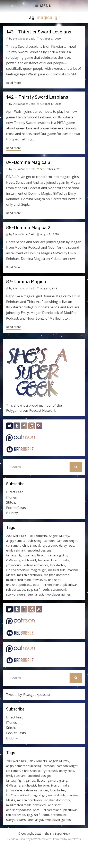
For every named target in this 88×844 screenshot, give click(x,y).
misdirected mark (18, 580)
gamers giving (57, 555)
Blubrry (12, 513)
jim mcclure (14, 565)
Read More (13, 83)
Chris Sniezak (31, 545)
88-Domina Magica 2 (28, 227)
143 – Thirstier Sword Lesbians (38, 32)
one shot (54, 580)
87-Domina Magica (26, 281)
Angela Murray (59, 536)
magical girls (56, 570)
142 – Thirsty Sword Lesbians (37, 97)
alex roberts (38, 536)
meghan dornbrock (57, 575)
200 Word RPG (16, 536)
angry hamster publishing (24, 540)
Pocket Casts (16, 507)
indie (66, 560)
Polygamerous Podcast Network (31, 410)
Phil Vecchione (51, 585)
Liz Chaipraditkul (17, 570)
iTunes (11, 497)
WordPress (74, 839)
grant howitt (27, 560)
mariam (73, 570)
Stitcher (12, 502)
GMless (11, 560)
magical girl (38, 570)
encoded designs (39, 550)
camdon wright (67, 540)
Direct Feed (14, 492)
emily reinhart (15, 550)
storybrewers (16, 594)
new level (39, 580)
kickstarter (57, 565)
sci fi (37, 589)
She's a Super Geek (57, 833)
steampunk (59, 589)
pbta (36, 585)
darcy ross (66, 545)
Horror (56, 560)
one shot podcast (18, 585)
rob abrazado (15, 589)
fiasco (41, 555)
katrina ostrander (36, 565)
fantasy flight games (20, 555)
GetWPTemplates (41, 839)
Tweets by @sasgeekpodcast (28, 694)
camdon (49, 540)
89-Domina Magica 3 (28, 162)
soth (46, 589)
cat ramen (13, 545)
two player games (58, 594)
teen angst (35, 594)
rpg (29, 589)
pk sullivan (70, 585)
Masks (10, 575)
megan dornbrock (29, 575)
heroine (43, 560)
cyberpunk (50, 545)
